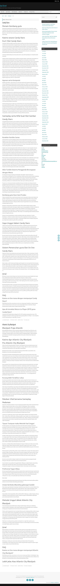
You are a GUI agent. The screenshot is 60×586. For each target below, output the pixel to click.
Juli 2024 (44, 101)
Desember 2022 (45, 140)
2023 (6, 16)
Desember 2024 (45, 91)
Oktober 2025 (45, 70)
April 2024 (44, 107)
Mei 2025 (44, 80)
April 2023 (44, 132)
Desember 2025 (45, 66)
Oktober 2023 (45, 120)
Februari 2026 (45, 61)
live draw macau (45, 150)
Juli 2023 (44, 126)
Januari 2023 (44, 138)
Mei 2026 (44, 55)
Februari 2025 (45, 86)
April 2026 (44, 57)
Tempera (52, 582)
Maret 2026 (44, 59)
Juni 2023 (44, 128)
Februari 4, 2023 (14, 319)
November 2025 (45, 68)
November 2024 (45, 93)
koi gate (43, 164)
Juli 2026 (44, 51)
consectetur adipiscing (30, 577)
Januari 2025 (44, 88)
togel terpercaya (45, 152)
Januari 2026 (44, 64)
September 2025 (45, 72)
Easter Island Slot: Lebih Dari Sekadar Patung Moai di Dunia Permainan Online (49, 38)
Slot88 (43, 156)
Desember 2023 (45, 116)
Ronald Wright (6, 319)
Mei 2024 (44, 105)
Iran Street (3, 6)
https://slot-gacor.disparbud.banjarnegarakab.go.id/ (49, 161)
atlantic (26, 565)
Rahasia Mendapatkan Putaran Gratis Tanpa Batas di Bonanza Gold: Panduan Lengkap (49, 33)
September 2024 (45, 97)
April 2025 (44, 82)
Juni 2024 (44, 103)
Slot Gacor (44, 155)
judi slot (43, 149)
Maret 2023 (44, 134)
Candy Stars (5, 23)
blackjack (30, 565)
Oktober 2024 (45, 95)
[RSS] (58, 1)
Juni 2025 (44, 78)
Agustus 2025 (45, 74)
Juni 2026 (44, 53)
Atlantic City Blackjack (9, 325)
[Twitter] (57, 1)
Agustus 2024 (45, 99)
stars (28, 319)
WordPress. (57, 582)
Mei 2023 (44, 130)
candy (26, 319)
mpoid (43, 165)
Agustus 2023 (45, 124)
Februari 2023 (45, 136)
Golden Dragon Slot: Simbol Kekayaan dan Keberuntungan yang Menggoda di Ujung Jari (49, 43)
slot (42, 153)
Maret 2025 (44, 84)
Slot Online (21, 319)
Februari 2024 (45, 111)
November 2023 (45, 118)
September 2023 (45, 122)
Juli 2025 (44, 76)
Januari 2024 (44, 113)
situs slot (43, 158)
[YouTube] (55, 1)
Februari (9, 16)
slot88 (43, 147)
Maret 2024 (44, 109)
